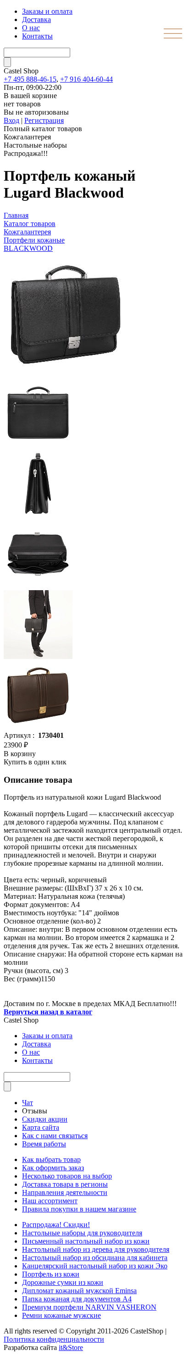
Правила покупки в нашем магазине (79, 1209)
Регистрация (44, 120)
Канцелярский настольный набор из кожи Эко (94, 1266)
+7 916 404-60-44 (86, 79)
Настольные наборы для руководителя (82, 1233)
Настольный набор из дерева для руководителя (95, 1249)
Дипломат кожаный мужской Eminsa (79, 1291)
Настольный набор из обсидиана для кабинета (94, 1257)
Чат (27, 1102)
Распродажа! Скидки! (56, 1224)
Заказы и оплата (47, 11)
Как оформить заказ (53, 1168)
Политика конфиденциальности (54, 1339)
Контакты (37, 36)
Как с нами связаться (55, 1136)
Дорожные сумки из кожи (62, 1282)
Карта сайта (40, 1127)
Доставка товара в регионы (65, 1184)
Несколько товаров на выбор (67, 1176)
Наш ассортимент (50, 1201)
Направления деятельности (64, 1192)
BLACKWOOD (28, 248)
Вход (11, 120)
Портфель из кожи (50, 1274)
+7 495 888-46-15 (30, 79)
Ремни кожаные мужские (61, 1315)
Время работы (44, 1144)
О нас (31, 28)
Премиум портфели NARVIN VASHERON (89, 1307)
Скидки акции (44, 1119)
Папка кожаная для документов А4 (77, 1299)
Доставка (36, 19)
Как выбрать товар (51, 1159)
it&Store (71, 1347)
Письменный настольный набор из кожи (86, 1241)
